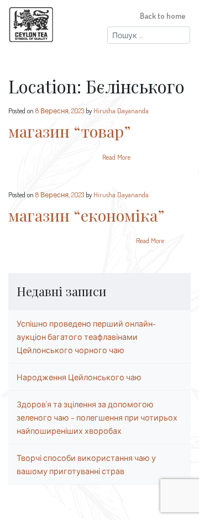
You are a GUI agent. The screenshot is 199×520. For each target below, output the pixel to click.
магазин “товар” (69, 130)
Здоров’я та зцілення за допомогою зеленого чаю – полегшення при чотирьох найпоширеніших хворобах (97, 417)
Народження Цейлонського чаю (79, 377)
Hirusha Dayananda (121, 110)
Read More (116, 157)
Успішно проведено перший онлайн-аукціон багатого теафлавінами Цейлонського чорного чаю (86, 336)
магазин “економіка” (86, 214)
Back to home (163, 15)
